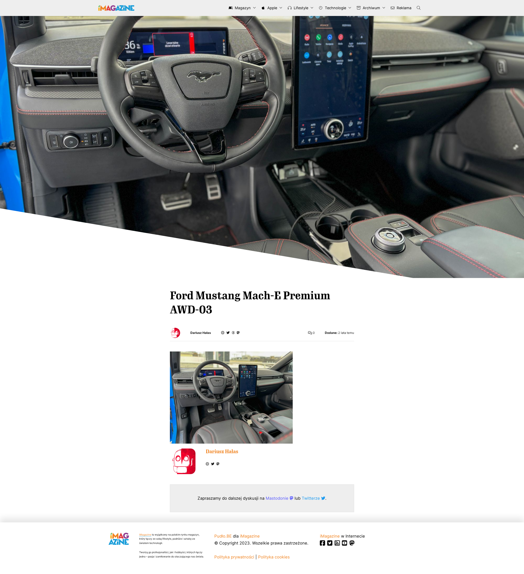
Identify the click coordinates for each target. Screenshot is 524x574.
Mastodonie (278, 498)
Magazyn (242, 8)
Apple (271, 8)
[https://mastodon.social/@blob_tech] (238, 333)
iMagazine (145, 534)
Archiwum (371, 8)
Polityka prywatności (234, 557)
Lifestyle (300, 8)
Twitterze (311, 498)
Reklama (403, 8)
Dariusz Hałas (200, 333)
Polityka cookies (274, 557)
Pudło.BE (223, 536)
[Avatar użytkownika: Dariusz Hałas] (182, 461)
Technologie (335, 8)
